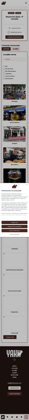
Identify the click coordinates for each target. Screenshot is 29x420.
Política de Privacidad (14, 234)
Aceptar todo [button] (14, 222)
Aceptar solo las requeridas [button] (14, 226)
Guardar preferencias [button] (14, 230)
